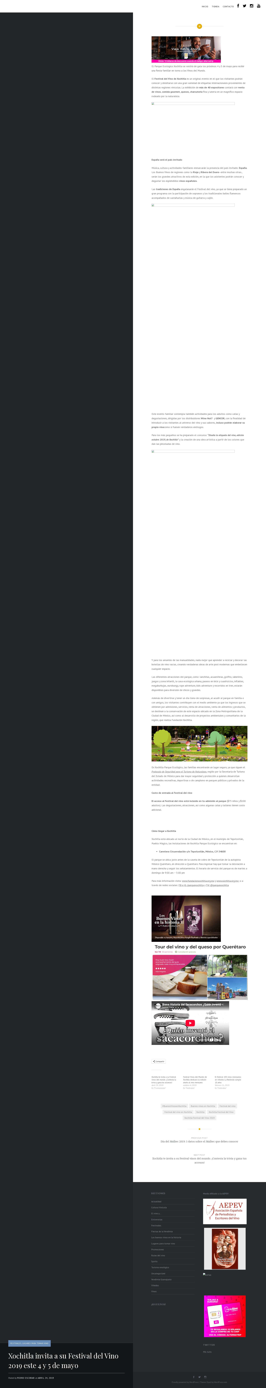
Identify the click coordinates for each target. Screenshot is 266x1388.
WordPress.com (220, 1382)
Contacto (228, 6)
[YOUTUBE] (258, 6)
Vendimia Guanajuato (161, 1279)
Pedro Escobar (26, 1378)
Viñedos (155, 1285)
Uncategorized (158, 1273)
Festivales (15, 1343)
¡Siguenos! (158, 1304)
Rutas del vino (158, 1255)
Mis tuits (207, 1351)
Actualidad (156, 1201)
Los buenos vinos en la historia (166, 1237)
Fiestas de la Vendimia (162, 1231)
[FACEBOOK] (238, 6)
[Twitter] (199, 1377)
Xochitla (200, 1112)
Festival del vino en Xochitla (178, 1112)
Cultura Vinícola (159, 1207)
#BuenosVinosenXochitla (174, 1106)
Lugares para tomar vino (35, 1343)
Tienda (215, 6)
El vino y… (156, 1213)
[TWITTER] (244, 6)
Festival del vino (228, 1106)
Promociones (157, 1249)
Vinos (154, 1291)
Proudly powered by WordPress (185, 1382)
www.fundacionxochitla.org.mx (198, 880)
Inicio (205, 6)
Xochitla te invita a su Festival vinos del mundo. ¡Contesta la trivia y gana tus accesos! (164, 1080)
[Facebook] (193, 1377)
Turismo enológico (160, 1267)
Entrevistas (156, 1219)
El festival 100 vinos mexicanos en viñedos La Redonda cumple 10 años (228, 1080)
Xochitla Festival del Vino (221, 1112)
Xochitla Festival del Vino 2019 (199, 1117)
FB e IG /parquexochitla (191, 885)
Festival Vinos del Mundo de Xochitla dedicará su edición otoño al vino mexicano (195, 1080)
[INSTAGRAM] (251, 6)
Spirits (154, 1261)
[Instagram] (205, 1377)
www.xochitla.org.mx (227, 880)
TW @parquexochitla (217, 885)
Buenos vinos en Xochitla (203, 1106)
